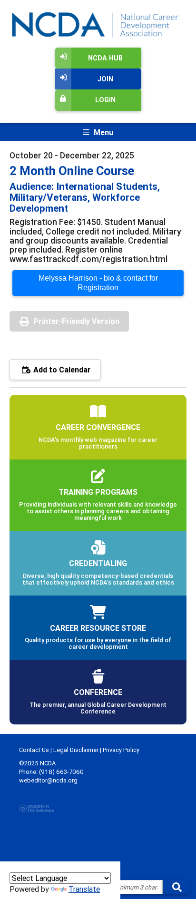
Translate (84, 889)
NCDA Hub (105, 58)
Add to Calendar (61, 369)
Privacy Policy (121, 750)
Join (105, 79)
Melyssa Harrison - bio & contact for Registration (98, 283)
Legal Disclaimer (75, 750)
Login (105, 100)
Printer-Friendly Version (76, 321)
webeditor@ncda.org (48, 780)
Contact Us (34, 750)
